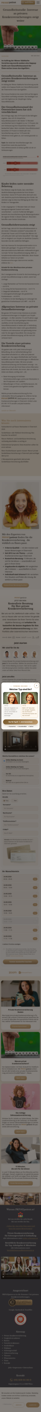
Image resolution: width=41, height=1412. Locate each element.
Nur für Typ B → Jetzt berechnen (20, 722)
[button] (11, 705)
